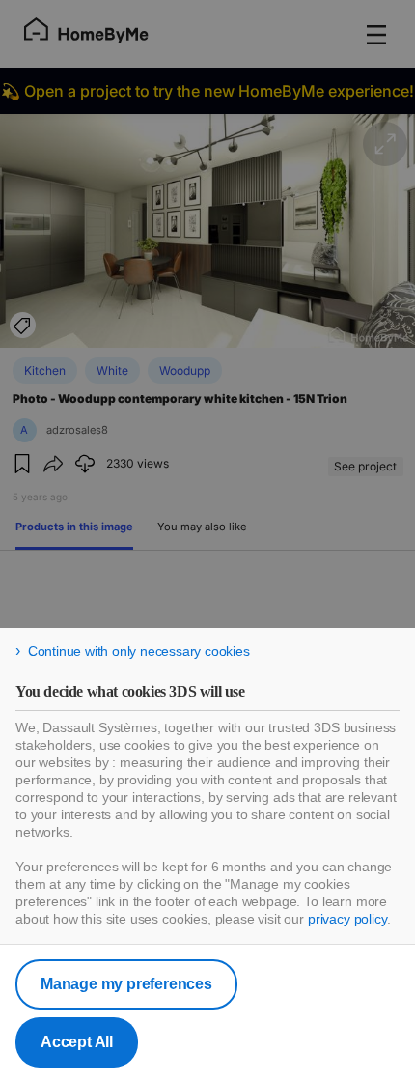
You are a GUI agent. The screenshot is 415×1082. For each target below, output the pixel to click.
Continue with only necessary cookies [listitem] (139, 651)
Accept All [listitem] (77, 1042)
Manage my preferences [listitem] (126, 984)
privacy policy (347, 918)
